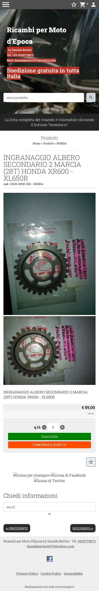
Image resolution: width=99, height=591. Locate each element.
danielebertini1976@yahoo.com (50, 546)
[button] (5, 4)
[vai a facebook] (49, 558)
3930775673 (87, 541)
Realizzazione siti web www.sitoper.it (49, 586)
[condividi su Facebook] (68, 474)
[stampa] (31, 474)
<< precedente (17, 528)
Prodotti (48, 143)
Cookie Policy (51, 573)
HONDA (62, 143)
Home (37, 143)
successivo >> (83, 528)
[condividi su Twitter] (49, 480)
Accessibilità (73, 573)
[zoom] (49, 313)
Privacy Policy (27, 573)
